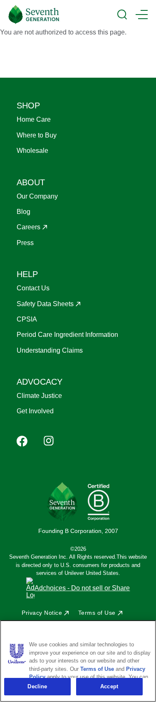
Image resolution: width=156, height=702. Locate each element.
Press (25, 242)
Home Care (34, 119)
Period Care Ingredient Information (67, 334)
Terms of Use (97, 612)
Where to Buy (37, 135)
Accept (109, 686)
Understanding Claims (50, 350)
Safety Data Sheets (45, 303)
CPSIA (27, 319)
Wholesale (32, 150)
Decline (37, 686)
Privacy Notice (42, 612)
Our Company (37, 196)
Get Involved (35, 411)
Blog (23, 211)
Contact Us (33, 288)
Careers (28, 227)
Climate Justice (39, 395)
